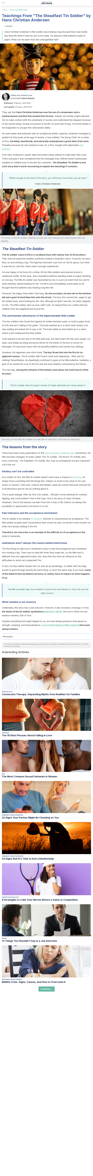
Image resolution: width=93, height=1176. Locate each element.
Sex (3, 774)
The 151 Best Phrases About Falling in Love (27, 735)
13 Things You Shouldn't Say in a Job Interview (29, 940)
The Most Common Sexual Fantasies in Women (29, 776)
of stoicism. (37, 518)
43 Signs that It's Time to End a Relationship (28, 858)
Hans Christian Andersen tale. (60, 453)
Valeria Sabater (28, 98)
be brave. (77, 477)
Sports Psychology (10, 897)
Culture (5, 10)
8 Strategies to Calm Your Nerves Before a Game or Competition (40, 899)
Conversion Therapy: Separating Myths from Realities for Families (41, 694)
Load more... (47, 989)
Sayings (5, 733)
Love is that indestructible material (60, 625)
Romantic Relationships (12, 815)
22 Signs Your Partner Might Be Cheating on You (30, 817)
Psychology (7, 692)
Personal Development (12, 979)
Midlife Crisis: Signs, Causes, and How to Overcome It (34, 982)
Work (4, 938)
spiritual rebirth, (54, 611)
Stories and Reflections (19, 10)
